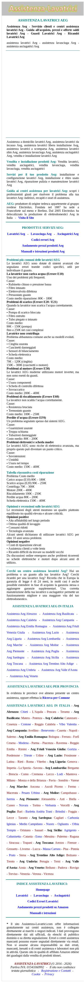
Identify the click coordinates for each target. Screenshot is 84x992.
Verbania (50, 805)
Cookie (36, 974)
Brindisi (60, 811)
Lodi (60, 774)
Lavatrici (22, 895)
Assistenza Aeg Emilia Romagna (27, 626)
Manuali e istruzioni (43, 913)
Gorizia (72, 749)
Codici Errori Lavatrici (42, 901)
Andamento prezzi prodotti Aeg (43, 245)
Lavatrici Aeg (16, 234)
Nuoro (50, 824)
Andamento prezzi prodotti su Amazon (42, 907)
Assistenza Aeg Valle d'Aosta (59, 670)
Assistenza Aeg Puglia (45, 651)
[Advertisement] (42, 94)
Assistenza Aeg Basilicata (58, 613)
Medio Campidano (31, 824)
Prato (12, 855)
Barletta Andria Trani (38, 811)
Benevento (47, 730)
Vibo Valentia (67, 724)
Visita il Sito (26, 217)
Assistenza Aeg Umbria (21, 670)
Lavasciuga (41, 895)
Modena (23, 743)
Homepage (43, 889)
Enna (38, 836)
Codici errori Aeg (42, 239)
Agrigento (70, 830)
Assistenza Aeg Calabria (22, 620)
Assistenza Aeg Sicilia (45, 657)
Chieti (24, 711)
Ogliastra (63, 824)
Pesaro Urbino (31, 792)
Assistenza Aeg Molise (44, 645)
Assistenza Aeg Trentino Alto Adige (51, 663)
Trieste (28, 755)
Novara (23, 805)
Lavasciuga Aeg (41, 234)
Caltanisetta (14, 836)
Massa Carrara (51, 849)
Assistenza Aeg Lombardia (43, 638)
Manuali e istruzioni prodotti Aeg (43, 251)
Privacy (49, 974)
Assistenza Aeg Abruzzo (22, 613)
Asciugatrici (62, 895)
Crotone (26, 724)
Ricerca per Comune (56, 697)
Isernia (11, 799)
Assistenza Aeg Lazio (45, 632)
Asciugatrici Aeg (68, 234)
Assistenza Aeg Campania (58, 620)
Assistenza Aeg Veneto (24, 676)
